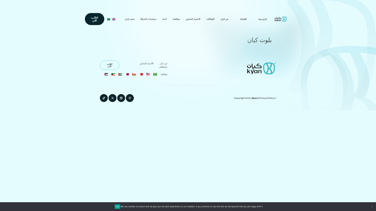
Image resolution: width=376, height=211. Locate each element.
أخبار (164, 19)
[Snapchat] (121, 98)
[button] (243, 19)
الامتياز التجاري (193, 19)
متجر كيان (130, 19)
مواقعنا (176, 19)
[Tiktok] (104, 98)
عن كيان (224, 19)
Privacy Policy (266, 98)
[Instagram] (130, 98)
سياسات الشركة (148, 19)
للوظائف (210, 19)
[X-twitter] (112, 98)
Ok (117, 206)
